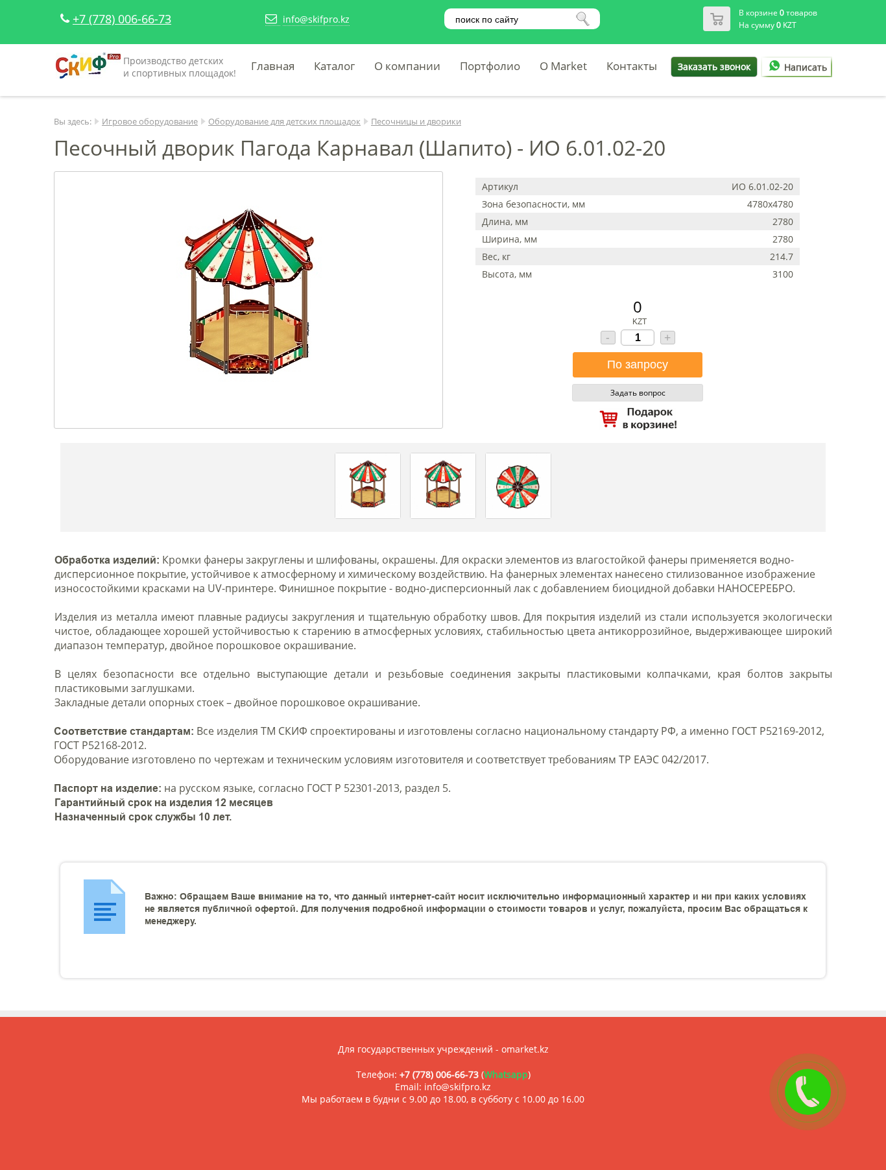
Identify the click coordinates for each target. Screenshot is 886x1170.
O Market (563, 65)
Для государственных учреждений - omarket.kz (443, 1049)
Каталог (334, 65)
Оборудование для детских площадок (284, 121)
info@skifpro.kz (316, 19)
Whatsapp (506, 1074)
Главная (272, 65)
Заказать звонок (714, 66)
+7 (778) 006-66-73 (122, 19)
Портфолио (490, 65)
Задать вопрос (637, 392)
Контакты (631, 65)
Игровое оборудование (150, 121)
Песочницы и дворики (416, 121)
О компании (407, 65)
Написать (805, 67)
